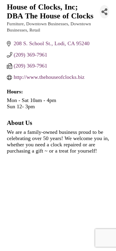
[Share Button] (104, 11)
